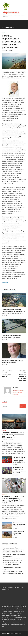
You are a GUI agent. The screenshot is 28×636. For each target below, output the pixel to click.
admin (11, 50)
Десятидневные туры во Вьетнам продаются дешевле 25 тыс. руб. (19, 470)
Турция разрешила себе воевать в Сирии (18, 533)
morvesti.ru (5, 282)
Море (3, 32)
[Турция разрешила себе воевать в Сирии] (7, 537)
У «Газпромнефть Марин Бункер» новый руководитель (12, 361)
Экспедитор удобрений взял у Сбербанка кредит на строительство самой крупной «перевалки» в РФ (13, 311)
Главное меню (9, 27)
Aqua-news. (11, 12)
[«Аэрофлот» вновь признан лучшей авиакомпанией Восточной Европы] (7, 462)
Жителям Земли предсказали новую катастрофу (19, 524)
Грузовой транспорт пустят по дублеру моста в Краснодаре (11, 336)
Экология (4, 494)
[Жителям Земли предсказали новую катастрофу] (7, 528)
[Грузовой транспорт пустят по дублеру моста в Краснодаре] (14, 334)
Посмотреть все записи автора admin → (18, 392)
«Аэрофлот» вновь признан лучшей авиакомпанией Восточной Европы (19, 459)
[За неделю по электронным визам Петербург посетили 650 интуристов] (14, 429)
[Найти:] (14, 406)
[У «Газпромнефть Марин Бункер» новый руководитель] (14, 359)
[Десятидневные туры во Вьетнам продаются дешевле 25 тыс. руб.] (7, 473)
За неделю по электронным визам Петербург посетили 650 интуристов (13, 435)
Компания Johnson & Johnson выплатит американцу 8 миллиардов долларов (13, 498)
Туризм (4, 430)
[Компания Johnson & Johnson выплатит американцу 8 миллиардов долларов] (14, 493)
